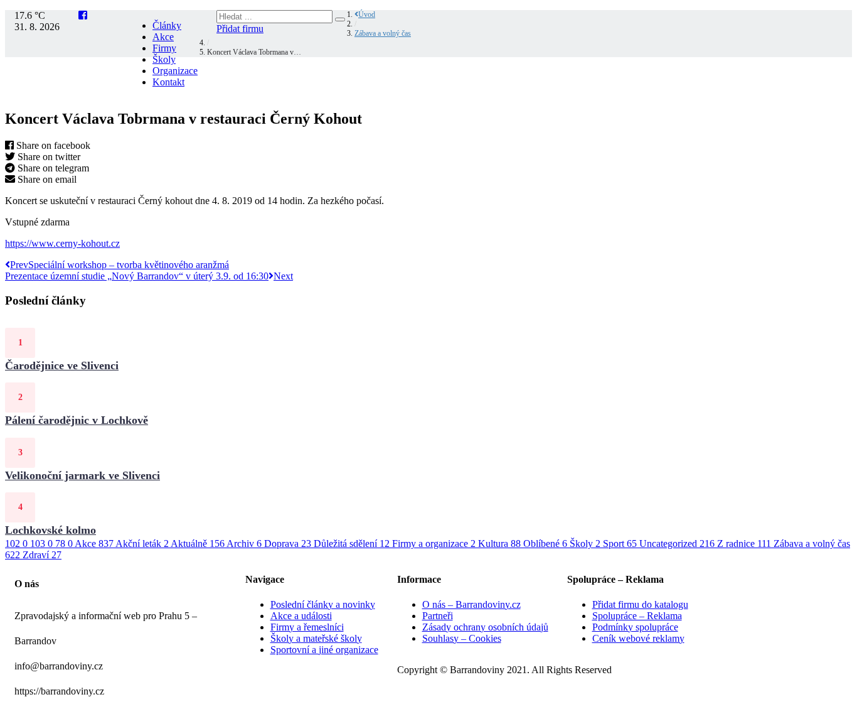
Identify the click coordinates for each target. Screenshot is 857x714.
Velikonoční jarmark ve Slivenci (82, 475)
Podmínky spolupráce (635, 627)
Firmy (164, 48)
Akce (163, 36)
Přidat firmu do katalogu (640, 604)
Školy (164, 59)
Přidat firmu (239, 28)
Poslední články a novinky (322, 604)
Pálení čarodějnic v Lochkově (76, 420)
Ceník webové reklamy (638, 638)
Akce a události (301, 615)
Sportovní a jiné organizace (324, 649)
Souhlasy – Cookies (461, 638)
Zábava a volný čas (382, 33)
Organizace (175, 70)
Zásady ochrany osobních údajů (485, 627)
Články (166, 25)
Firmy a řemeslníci (307, 627)
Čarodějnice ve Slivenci (62, 365)
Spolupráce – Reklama (637, 615)
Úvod (366, 14)
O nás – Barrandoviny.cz (471, 604)
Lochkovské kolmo (50, 530)
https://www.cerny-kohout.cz (62, 243)
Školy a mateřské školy (316, 638)
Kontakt (168, 82)
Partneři (437, 615)
